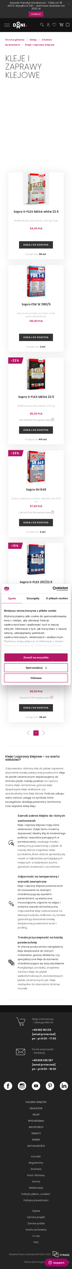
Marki (36, 1139)
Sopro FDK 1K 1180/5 (36, 304)
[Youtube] (36, 1089)
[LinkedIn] (64, 1089)
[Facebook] (8, 1089)
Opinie (36, 1211)
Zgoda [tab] (12, 598)
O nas (36, 1236)
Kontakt (36, 1156)
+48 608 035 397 (42, 1060)
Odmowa (36, 677)
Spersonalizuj (34, 667)
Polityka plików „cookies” (36, 1194)
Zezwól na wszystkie (36, 657)
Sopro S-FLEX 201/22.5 (36, 582)
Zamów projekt (36, 1217)
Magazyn (36, 1108)
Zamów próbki (36, 1223)
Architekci (36, 1127)
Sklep (36, 1114)
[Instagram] (22, 1089)
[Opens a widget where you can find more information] (56, 1263)
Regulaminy (36, 1162)
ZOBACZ (36, 14)
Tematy (36, 1133)
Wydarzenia (36, 1121)
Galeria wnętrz (36, 1102)
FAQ (36, 1242)
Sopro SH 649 (36, 489)
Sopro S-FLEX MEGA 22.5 (36, 397)
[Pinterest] (50, 1089)
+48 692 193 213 (41, 1030)
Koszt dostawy (36, 1175)
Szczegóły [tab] (33, 598)
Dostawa (36, 1169)
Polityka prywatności (36, 1200)
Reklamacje (36, 1188)
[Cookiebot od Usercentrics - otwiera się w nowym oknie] (52, 588)
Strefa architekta (36, 1229)
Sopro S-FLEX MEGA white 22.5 (36, 212)
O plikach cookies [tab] (57, 598)
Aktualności (36, 1146)
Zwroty (36, 1181)
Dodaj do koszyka (36, 244)
